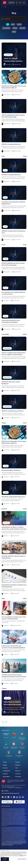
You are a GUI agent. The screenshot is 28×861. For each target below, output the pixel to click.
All (7, 24)
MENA (14, 31)
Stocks (19, 24)
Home (3, 6)
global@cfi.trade (18, 787)
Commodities (6, 28)
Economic (22, 28)
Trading (15, 28)
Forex (12, 24)
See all (24, 156)
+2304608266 (10, 787)
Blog (5, 6)
